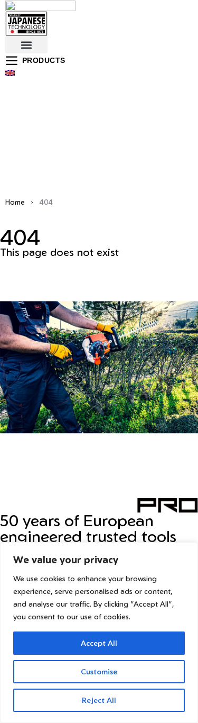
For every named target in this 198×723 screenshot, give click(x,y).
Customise (99, 671)
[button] (26, 44)
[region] (99, 632)
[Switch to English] (10, 72)
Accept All (99, 642)
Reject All (99, 699)
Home (14, 202)
